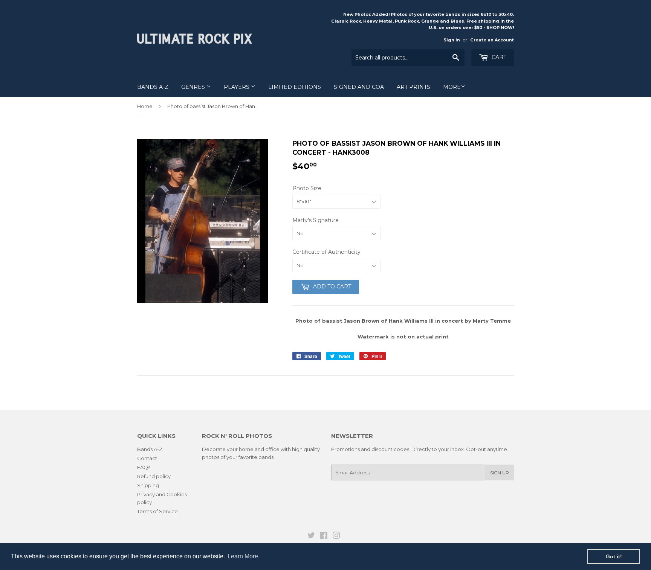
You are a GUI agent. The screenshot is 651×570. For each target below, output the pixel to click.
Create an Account (492, 40)
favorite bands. (256, 457)
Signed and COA (359, 87)
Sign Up (499, 473)
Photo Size (306, 188)
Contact (147, 458)
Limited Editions (294, 87)
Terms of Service (157, 511)
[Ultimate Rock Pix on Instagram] (336, 536)
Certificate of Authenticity (326, 251)
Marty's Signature (315, 220)
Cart (498, 57)
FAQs (143, 467)
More (452, 87)
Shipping (148, 485)
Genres (193, 87)
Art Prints (413, 87)
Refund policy (154, 476)
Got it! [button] (614, 556)
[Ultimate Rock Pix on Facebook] (324, 536)
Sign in (451, 40)
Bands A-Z (152, 87)
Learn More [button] (243, 556)
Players (237, 87)
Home (145, 106)
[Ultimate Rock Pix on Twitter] (311, 536)
